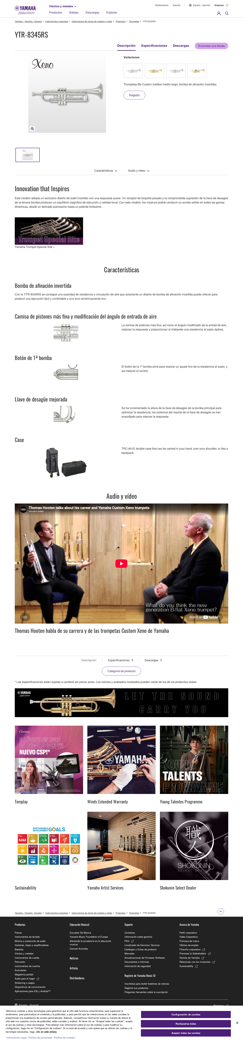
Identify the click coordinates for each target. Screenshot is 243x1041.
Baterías (19, 949)
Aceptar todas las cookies (185, 1033)
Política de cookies (64, 1037)
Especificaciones (154, 45)
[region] (121, 1023)
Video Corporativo (188, 936)
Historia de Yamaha (189, 957)
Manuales (129, 953)
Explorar (111, 12)
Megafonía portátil (24, 974)
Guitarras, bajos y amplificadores (32, 945)
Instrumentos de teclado (27, 936)
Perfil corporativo (188, 932)
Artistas (73, 12)
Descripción (126, 45)
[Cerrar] (237, 1023)
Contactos (130, 932)
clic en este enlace (46, 1031)
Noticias (74, 958)
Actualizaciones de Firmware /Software (145, 957)
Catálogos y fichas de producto (141, 949)
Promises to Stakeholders (192, 953)
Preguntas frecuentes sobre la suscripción (146, 992)
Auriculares (20, 970)
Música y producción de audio (30, 941)
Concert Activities (79, 948)
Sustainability (186, 966)
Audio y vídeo (136, 170)
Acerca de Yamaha (189, 924)
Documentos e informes (137, 961)
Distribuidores (161, 5)
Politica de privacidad (40, 1037)
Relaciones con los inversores (194, 961)
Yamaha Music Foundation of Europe (89, 936)
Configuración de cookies (185, 1014)
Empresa (219, 5)
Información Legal (17, 1037)
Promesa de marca (189, 941)
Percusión (20, 961)
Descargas (92, 12)
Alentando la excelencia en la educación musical (90, 942)
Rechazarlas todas (186, 1023)
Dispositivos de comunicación (30, 987)
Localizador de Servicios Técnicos (142, 945)
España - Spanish (201, 5)
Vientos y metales (61, 6)
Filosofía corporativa (189, 949)
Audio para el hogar (25, 978)
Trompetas (134, 21)
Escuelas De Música (80, 932)
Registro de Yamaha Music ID (140, 975)
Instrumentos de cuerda (27, 957)
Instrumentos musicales (56, 21)
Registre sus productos (136, 988)
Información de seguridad (137, 966)
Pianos (18, 932)
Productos (55, 12)
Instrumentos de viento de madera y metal (92, 21)
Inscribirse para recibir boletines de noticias (147, 983)
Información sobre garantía (138, 936)
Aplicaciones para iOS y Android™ (33, 991)
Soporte (176, 5)
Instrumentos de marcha (27, 966)
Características (103, 170)
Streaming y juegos (25, 982)
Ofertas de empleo (189, 945)
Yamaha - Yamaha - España (28, 21)
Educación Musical (79, 924)
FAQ (127, 941)
